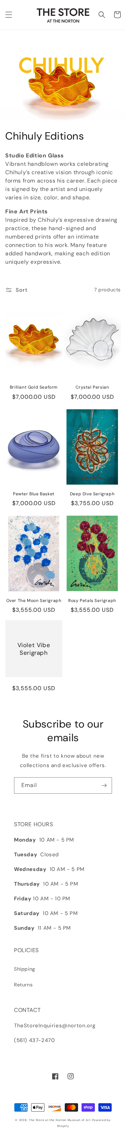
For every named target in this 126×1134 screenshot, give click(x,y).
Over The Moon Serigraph (34, 600)
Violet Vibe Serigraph (34, 649)
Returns (23, 984)
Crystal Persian (92, 387)
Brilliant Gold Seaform (34, 387)
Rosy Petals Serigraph (92, 600)
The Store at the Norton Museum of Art (60, 1120)
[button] (8, 14)
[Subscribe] (104, 785)
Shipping (24, 969)
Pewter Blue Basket (34, 494)
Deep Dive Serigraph (92, 494)
